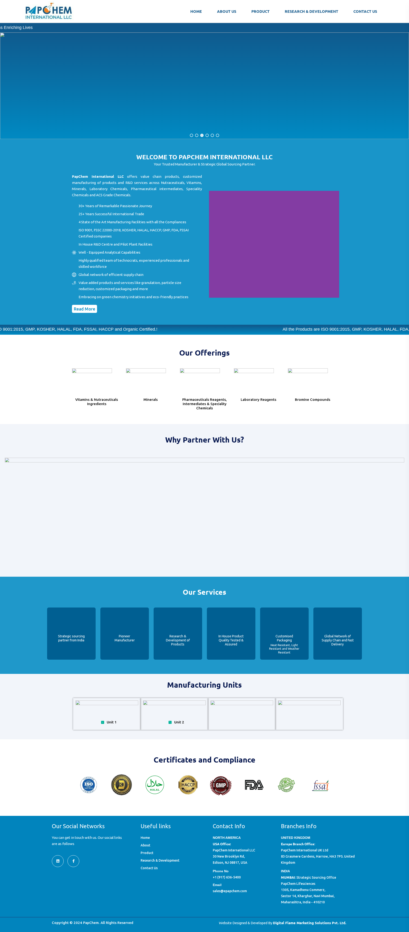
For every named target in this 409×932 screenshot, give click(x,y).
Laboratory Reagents (258, 399)
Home (196, 11)
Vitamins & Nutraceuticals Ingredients (96, 401)
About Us (226, 11)
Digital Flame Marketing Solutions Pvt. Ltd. (309, 922)
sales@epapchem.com (230, 891)
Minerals (150, 399)
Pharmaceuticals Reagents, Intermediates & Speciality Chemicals (204, 403)
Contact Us (365, 11)
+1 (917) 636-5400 (227, 877)
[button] (191, 135)
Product (260, 11)
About (145, 845)
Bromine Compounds (312, 399)
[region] (204, 85)
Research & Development (311, 11)
